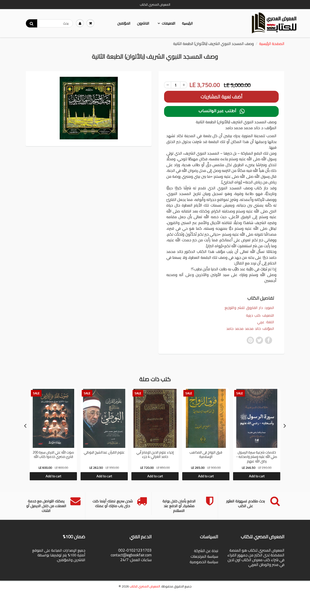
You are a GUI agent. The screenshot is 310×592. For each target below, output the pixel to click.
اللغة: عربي (265, 322)
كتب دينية (253, 315)
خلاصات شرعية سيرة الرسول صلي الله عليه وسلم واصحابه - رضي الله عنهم (256, 457)
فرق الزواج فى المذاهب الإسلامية (205, 455)
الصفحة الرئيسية (271, 43)
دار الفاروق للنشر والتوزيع (244, 307)
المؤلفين (123, 23)
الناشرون (143, 23)
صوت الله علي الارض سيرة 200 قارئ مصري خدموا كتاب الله (53, 455)
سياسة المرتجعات (204, 556)
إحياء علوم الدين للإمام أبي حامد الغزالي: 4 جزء (155, 455)
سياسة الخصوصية (204, 561)
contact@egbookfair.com (131, 555)
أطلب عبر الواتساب (221, 111)
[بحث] (31, 23)
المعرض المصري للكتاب (145, 586)
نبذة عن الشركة (206, 550)
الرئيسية (187, 23)
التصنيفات (168, 23)
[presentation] (25, 426)
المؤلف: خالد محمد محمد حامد (250, 328)
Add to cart (53, 476)
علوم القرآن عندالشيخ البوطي (104, 453)
